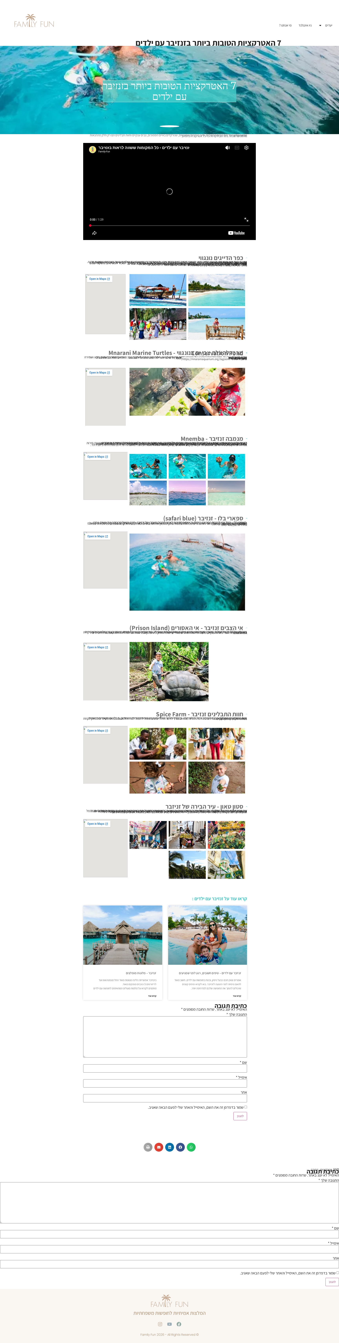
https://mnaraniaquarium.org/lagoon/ (205, 359)
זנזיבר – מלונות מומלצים (141, 973)
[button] (191, 1147)
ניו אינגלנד (305, 25)
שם (243, 1062)
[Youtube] (169, 1324)
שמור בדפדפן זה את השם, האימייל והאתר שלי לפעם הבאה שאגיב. (196, 1107)
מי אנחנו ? (285, 25)
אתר (244, 1092)
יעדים (328, 25)
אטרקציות (326, 1170)
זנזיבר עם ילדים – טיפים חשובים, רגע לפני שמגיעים (210, 973)
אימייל (241, 1077)
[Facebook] (179, 1324)
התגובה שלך (236, 1014)
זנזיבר (314, 1170)
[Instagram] (160, 1324)
